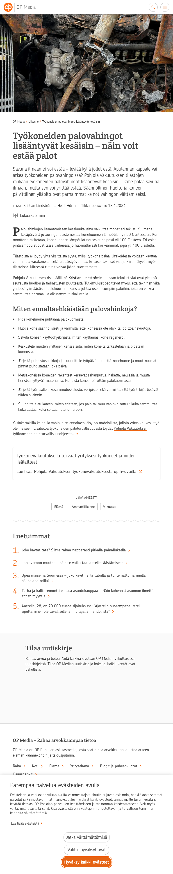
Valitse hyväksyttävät (87, 849)
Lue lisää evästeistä (25, 823)
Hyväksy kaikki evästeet (86, 862)
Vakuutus (109, 507)
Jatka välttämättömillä (86, 837)
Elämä (58, 507)
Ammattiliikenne (83, 507)
